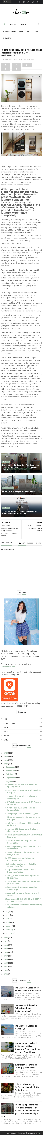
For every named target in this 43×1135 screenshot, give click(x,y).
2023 (6, 764)
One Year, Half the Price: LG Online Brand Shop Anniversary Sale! (27, 1008)
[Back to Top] (39, 1133)
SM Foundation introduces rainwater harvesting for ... (21, 797)
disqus (38, 543)
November (10, 770)
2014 (6, 967)
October (10, 774)
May (8, 919)
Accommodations (9, 31)
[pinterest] (37, 2)
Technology (30, 59)
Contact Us (7, 38)
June (8, 915)
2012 (6, 974)
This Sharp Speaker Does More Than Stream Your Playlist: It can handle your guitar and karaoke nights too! (20, 467)
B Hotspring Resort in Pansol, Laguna (21, 814)
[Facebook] (5, 65)
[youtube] (28, 2)
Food (21, 31)
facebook (30, 543)
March (8, 926)
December (10, 767)
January (9, 933)
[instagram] (24, 2)
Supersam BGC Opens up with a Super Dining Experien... (21, 830)
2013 (6, 970)
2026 (6, 753)
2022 (6, 938)
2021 (6, 941)
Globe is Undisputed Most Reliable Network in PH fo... (20, 865)
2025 (6, 756)
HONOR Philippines (8, 488)
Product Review (9, 723)
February (10, 930)
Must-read (14, 24)
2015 (6, 963)
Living (29, 31)
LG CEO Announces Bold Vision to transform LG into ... (19, 859)
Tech (37, 31)
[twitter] (33, 2)
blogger (22, 543)
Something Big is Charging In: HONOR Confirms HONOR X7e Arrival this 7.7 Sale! (19, 512)
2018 (6, 952)
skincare (6, 736)
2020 (6, 945)
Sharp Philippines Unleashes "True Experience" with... (20, 871)
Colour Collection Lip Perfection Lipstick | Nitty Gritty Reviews (27, 1087)
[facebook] (19, 2)
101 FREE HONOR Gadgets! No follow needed (19, 492)
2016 (6, 959)
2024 (6, 760)
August (9, 781)
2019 (6, 949)
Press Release (21, 59)
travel (5, 740)
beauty (5, 727)
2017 (6, 956)
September (11, 778)
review (5, 732)
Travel (23, 24)
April (8, 922)
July (7, 912)
